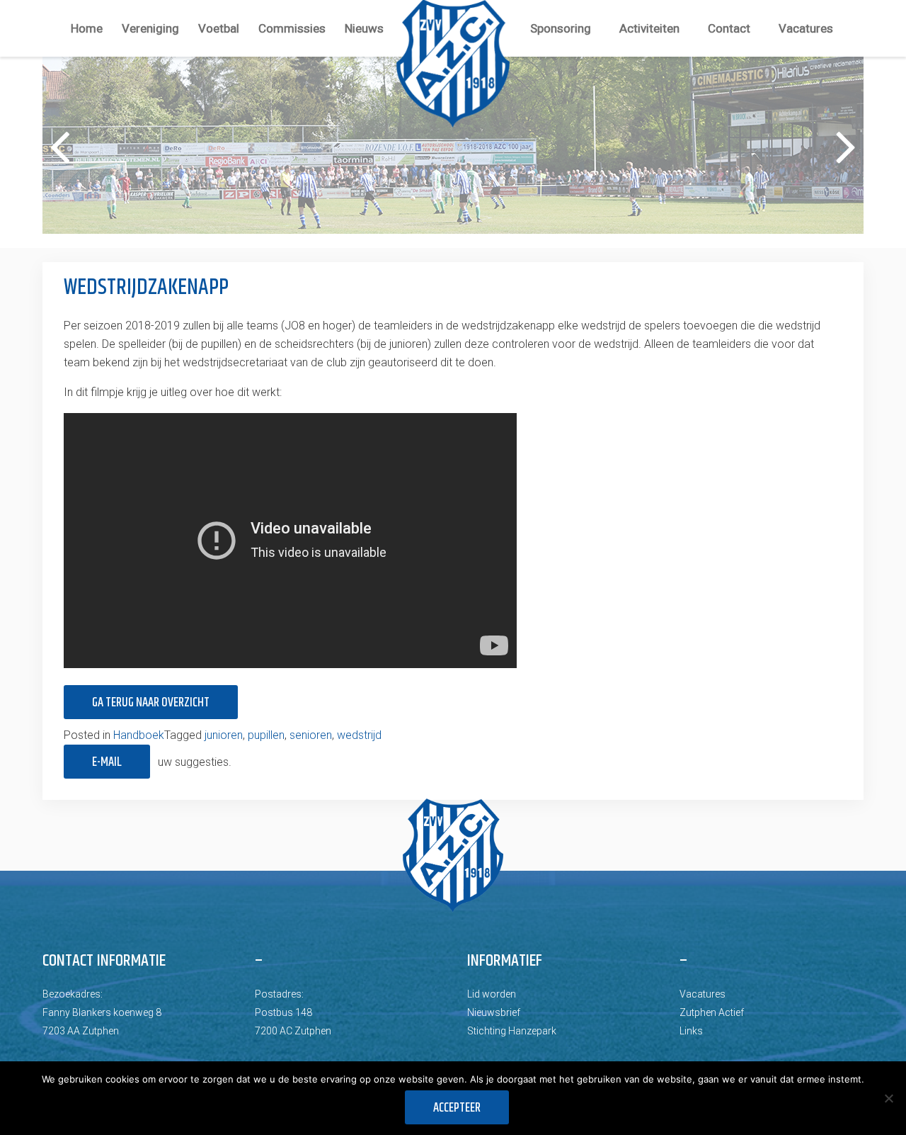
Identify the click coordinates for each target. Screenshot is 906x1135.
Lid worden (491, 994)
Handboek (138, 735)
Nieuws (364, 28)
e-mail (107, 762)
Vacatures (806, 28)
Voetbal (218, 28)
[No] (888, 1098)
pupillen (266, 735)
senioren (310, 735)
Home (87, 28)
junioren (224, 735)
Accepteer (457, 1108)
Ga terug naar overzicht (151, 703)
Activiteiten (649, 28)
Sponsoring (560, 28)
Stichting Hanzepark (511, 1031)
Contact (729, 28)
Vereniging (150, 28)
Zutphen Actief (712, 1012)
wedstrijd (359, 735)
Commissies (292, 28)
